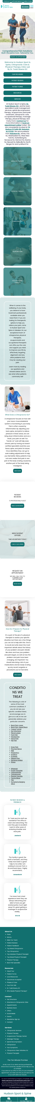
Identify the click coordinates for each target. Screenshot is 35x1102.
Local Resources (12, 977)
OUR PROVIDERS (17, 74)
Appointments (12, 1005)
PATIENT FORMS (17, 87)
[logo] (7, 5)
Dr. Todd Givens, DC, (17, 105)
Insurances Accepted (14, 980)
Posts (9, 934)
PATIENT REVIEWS (17, 81)
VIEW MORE (17, 471)
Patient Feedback (13, 946)
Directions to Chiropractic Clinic (17, 1002)
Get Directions (12, 999)
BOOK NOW (17, 584)
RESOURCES (17, 93)
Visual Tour (10, 971)
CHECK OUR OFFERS (17, 544)
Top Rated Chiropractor (15, 949)
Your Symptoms (12, 1048)
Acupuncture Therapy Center (17, 1036)
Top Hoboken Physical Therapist (18, 954)
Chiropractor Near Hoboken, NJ (17, 1050)
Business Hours (12, 1008)
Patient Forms (11, 974)
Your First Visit (11, 985)
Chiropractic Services (14, 1030)
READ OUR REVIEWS (17, 506)
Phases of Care (12, 982)
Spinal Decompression (14, 1042)
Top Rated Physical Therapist (17, 957)
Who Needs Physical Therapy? (17, 991)
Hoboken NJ (15, 133)
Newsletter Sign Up (13, 1019)
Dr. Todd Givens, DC (13, 988)
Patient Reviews (12, 943)
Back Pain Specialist (13, 963)
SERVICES (17, 99)
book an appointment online (17, 124)
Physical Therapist (13, 1053)
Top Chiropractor (13, 951)
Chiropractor (11, 1045)
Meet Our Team (12, 940)
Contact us (21, 121)
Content (10, 1022)
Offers (9, 1011)
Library (9, 937)
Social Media (11, 1014)
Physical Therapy (12, 960)
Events (9, 1016)
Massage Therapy (13, 1039)
